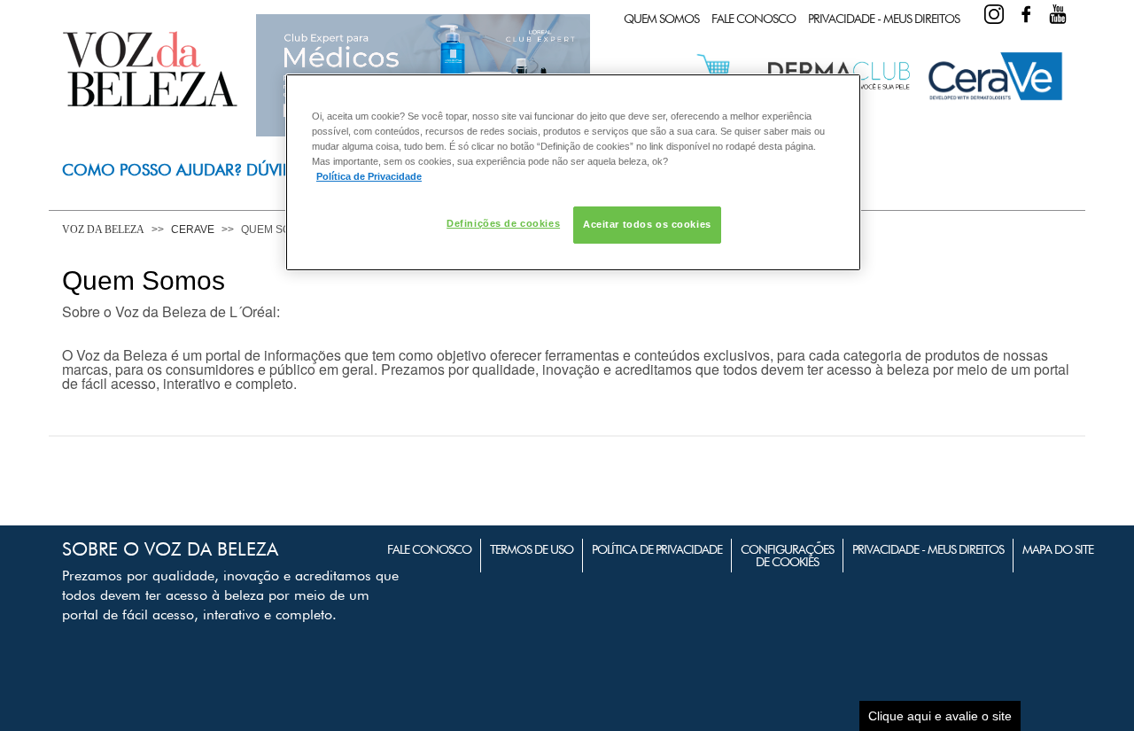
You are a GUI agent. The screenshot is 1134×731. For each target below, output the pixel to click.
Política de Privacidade (657, 549)
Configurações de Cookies (787, 555)
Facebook (1026, 14)
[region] (573, 172)
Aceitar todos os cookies (647, 224)
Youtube (1058, 14)
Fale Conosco (753, 19)
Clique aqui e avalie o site (940, 716)
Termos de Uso (531, 549)
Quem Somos (661, 19)
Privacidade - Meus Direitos (883, 19)
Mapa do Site (1057, 549)
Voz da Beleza (103, 229)
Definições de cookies (503, 223)
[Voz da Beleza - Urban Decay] (995, 97)
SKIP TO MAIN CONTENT (127, 6)
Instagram (994, 14)
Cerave (192, 229)
